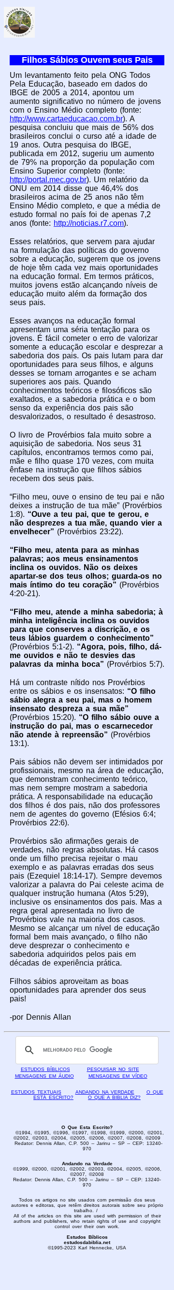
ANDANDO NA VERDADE (104, 1092)
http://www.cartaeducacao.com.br (66, 119)
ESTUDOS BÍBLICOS (45, 1069)
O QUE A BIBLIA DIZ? (114, 1097)
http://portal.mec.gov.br (48, 180)
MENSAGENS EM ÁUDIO (44, 1076)
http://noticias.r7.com (89, 223)
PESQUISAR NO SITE (113, 1069)
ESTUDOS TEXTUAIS (36, 1092)
